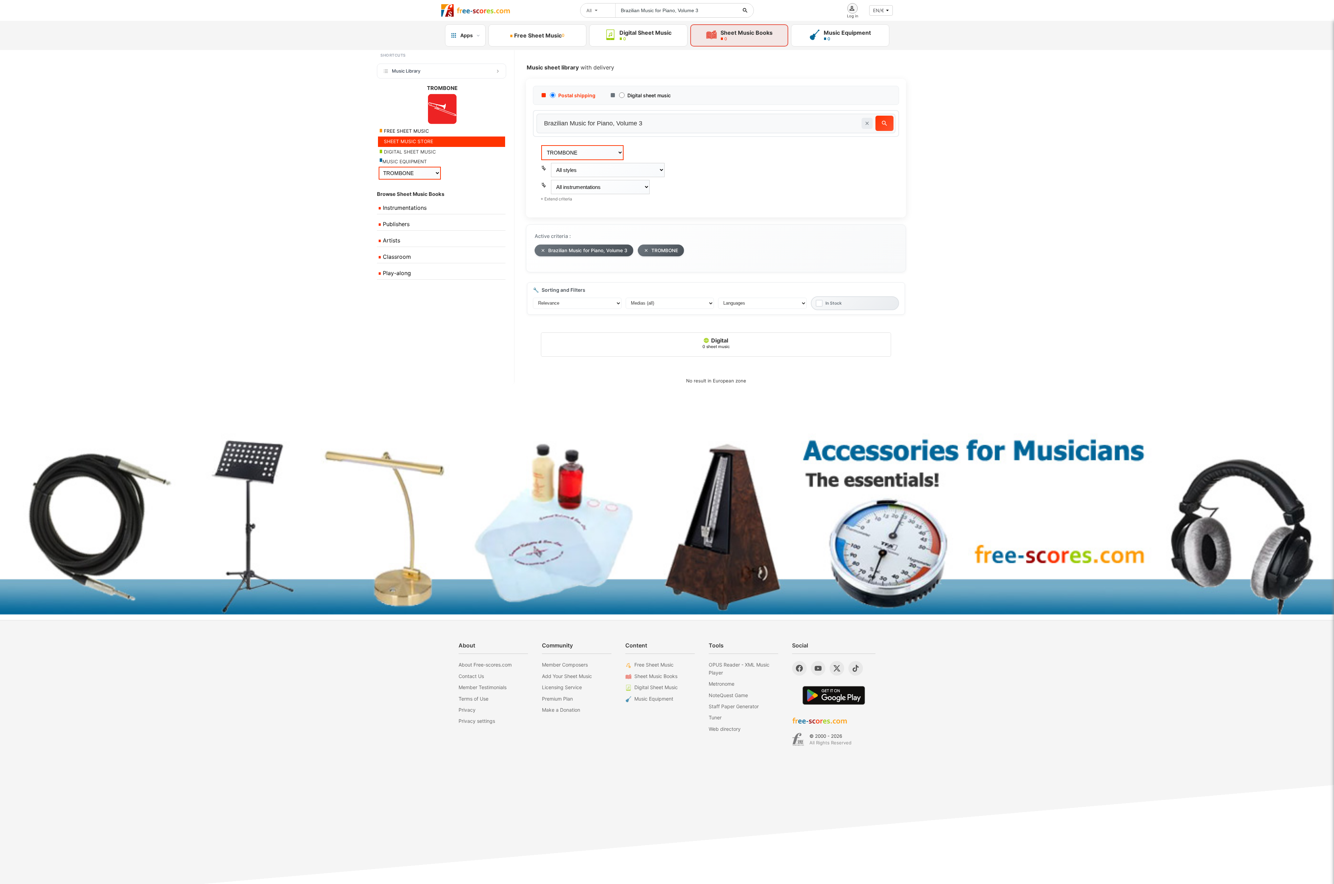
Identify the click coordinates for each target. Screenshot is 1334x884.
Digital (716, 343)
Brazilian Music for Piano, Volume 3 (587, 250)
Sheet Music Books (655, 676)
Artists (390, 240)
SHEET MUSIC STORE (407, 141)
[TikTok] (855, 668)
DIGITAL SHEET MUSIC (409, 152)
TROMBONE (664, 250)
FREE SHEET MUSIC (405, 131)
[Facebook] (799, 668)
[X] (837, 668)
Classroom (396, 256)
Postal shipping (576, 95)
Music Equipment (653, 699)
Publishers (395, 224)
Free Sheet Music (654, 665)
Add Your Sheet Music (567, 676)
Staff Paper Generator (734, 706)
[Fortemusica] (798, 739)
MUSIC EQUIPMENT (404, 161)
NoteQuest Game (728, 695)
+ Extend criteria (556, 198)
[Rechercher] (745, 10)
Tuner (715, 717)
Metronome (721, 684)
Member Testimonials (483, 687)
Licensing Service (562, 687)
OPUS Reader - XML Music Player (739, 668)
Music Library (406, 71)
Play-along (396, 273)
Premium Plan (557, 699)
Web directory (725, 729)
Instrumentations (404, 207)
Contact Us (471, 676)
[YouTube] (818, 668)
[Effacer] (867, 123)
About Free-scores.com (485, 665)
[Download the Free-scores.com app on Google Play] (833, 695)
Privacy (467, 710)
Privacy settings (477, 721)
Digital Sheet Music (656, 687)
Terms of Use (473, 699)
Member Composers (565, 665)
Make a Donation (561, 710)
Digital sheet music (649, 95)
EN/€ (878, 10)
